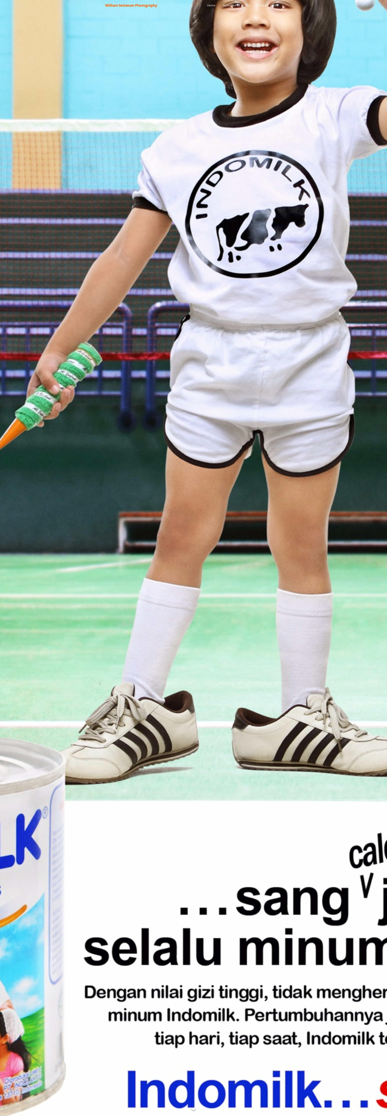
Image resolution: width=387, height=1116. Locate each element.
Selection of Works (236, 5)
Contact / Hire (268, 5)
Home (211, 5)
